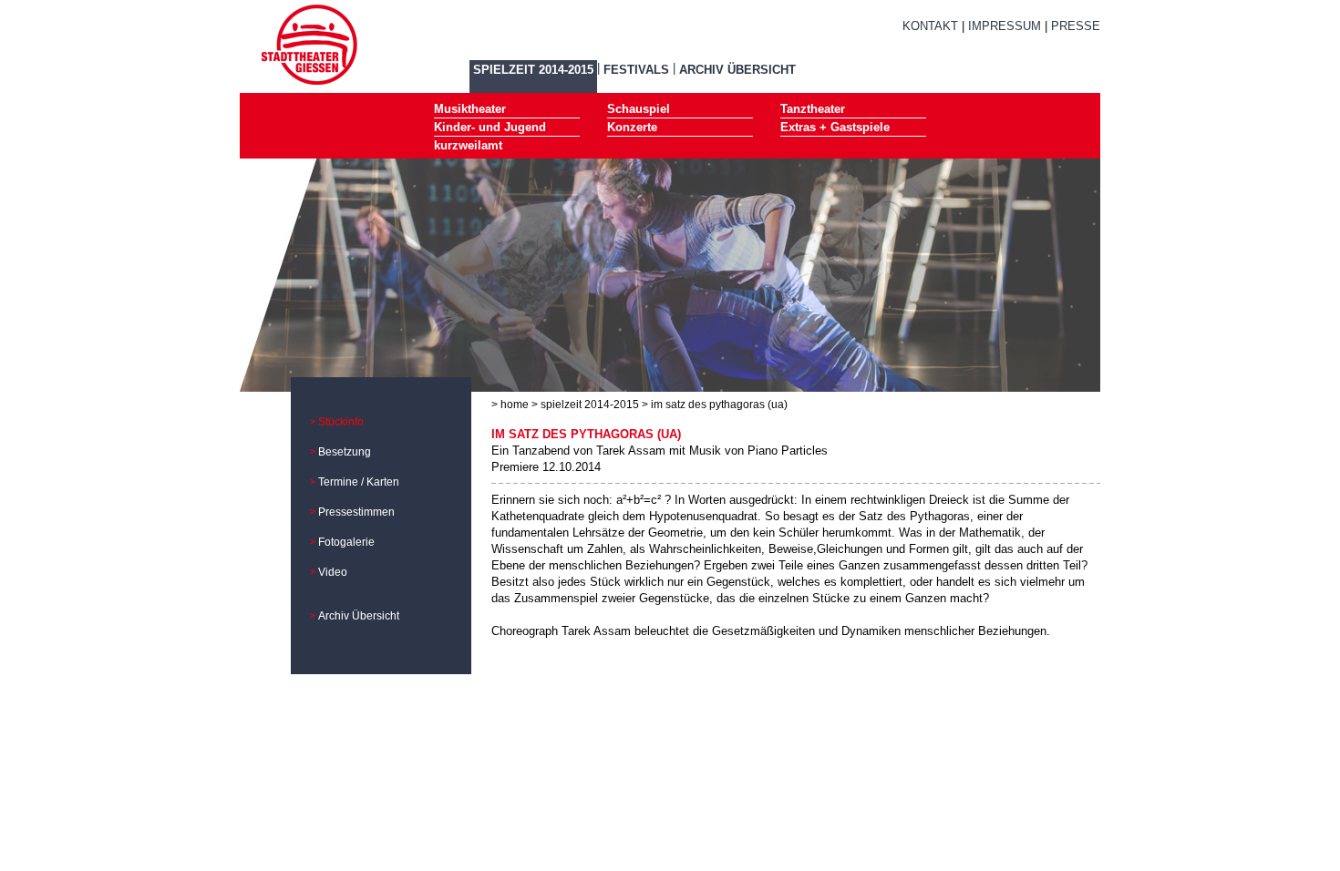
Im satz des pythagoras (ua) (719, 404)
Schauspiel (638, 109)
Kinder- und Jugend (490, 127)
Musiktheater (470, 109)
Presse (1075, 26)
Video (332, 572)
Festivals (636, 70)
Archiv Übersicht (737, 70)
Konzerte (632, 127)
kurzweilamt (468, 145)
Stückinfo (341, 421)
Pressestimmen (356, 512)
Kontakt (930, 26)
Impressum (1004, 26)
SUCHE (944, 48)
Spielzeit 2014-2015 (533, 70)
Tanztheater (812, 109)
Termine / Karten (358, 482)
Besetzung (344, 452)
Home (514, 404)
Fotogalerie (346, 542)
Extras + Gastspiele (835, 127)
